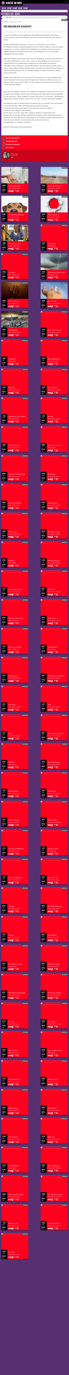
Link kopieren (9, 147)
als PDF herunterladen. (13, 138)
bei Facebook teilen (11, 141)
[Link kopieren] (18, 191)
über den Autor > (14, 155)
